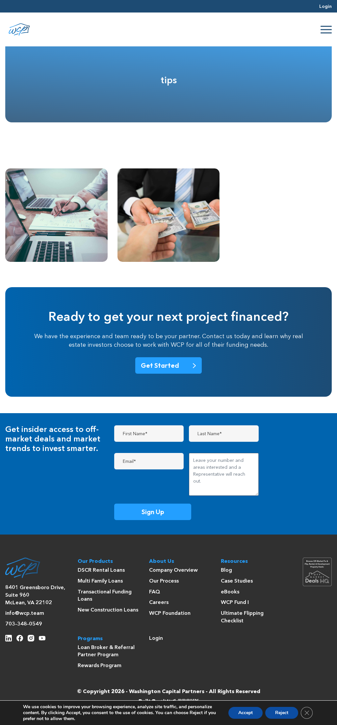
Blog (226, 570)
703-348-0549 (23, 624)
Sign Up (153, 512)
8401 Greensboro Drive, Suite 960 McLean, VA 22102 (35, 595)
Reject (281, 713)
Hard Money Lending (179, 186)
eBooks (230, 592)
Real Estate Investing (66, 186)
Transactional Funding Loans (105, 595)
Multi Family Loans (100, 581)
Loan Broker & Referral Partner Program (106, 651)
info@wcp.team (24, 613)
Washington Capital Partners (166, 691)
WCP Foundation (170, 613)
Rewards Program (99, 665)
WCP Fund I (235, 602)
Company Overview (173, 570)
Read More (45, 248)
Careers (158, 602)
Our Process (164, 581)
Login (325, 6)
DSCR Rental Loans (101, 570)
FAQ (154, 592)
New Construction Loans (108, 610)
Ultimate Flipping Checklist (242, 617)
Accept (245, 713)
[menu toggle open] (326, 29)
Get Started (160, 365)
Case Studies (237, 581)
